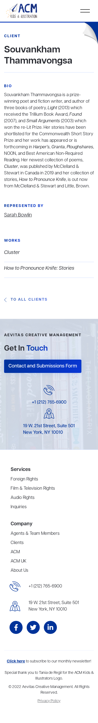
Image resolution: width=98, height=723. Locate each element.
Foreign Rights (24, 479)
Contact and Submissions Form (42, 366)
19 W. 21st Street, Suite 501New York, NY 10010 (54, 606)
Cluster (12, 252)
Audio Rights (23, 498)
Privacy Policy (49, 701)
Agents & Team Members (35, 534)
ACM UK (18, 561)
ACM (15, 552)
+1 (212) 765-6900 (49, 402)
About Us (19, 571)
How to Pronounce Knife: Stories (39, 268)
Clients (17, 543)
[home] (22, 11)
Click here (16, 661)
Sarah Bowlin (18, 215)
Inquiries (19, 507)
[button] (85, 10)
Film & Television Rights (33, 489)
